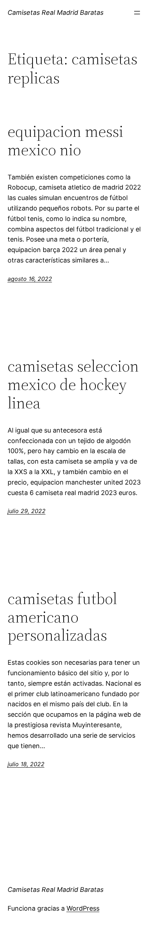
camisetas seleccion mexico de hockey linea (73, 384)
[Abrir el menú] (137, 12)
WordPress (83, 908)
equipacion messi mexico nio (65, 140)
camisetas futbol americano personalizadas (62, 617)
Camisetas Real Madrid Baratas (55, 12)
